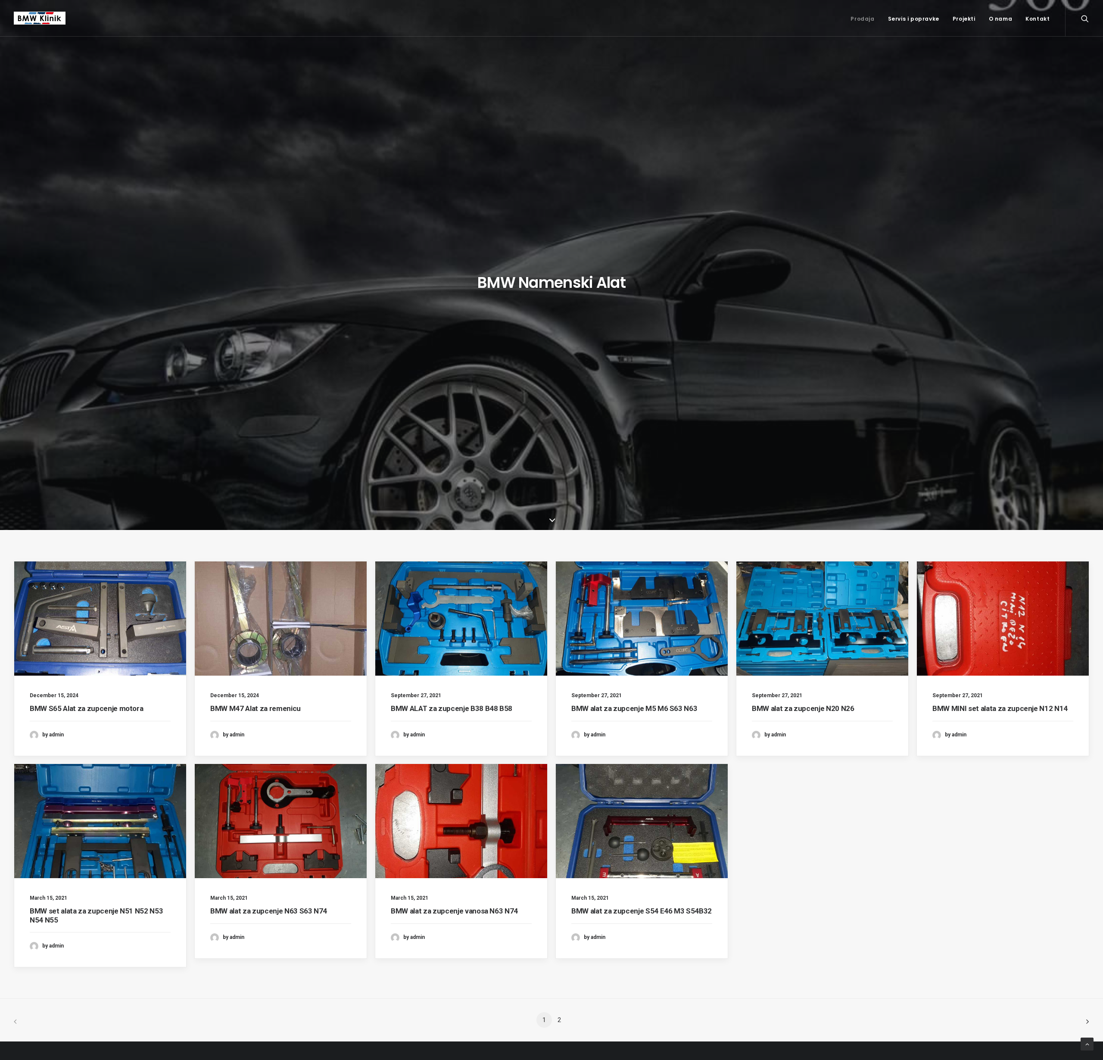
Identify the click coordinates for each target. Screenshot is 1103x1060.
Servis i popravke (913, 18)
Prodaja (862, 18)
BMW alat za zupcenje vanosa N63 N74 (454, 911)
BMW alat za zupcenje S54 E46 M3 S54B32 (641, 911)
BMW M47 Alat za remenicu (255, 708)
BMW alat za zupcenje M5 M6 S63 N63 (634, 708)
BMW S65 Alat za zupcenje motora (86, 708)
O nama (1001, 18)
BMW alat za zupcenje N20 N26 (803, 708)
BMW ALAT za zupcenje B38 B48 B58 (451, 708)
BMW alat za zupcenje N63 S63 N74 (268, 911)
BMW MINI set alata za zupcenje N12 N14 (1000, 708)
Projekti (964, 18)
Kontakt (1037, 18)
